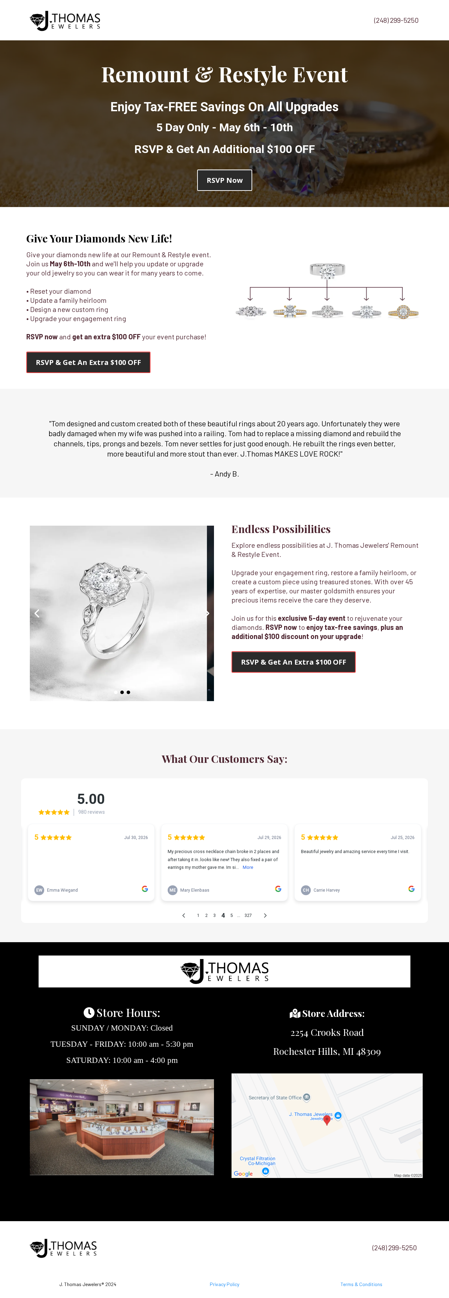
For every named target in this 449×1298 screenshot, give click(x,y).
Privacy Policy (224, 1284)
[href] (327, 1125)
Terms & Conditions (361, 1284)
